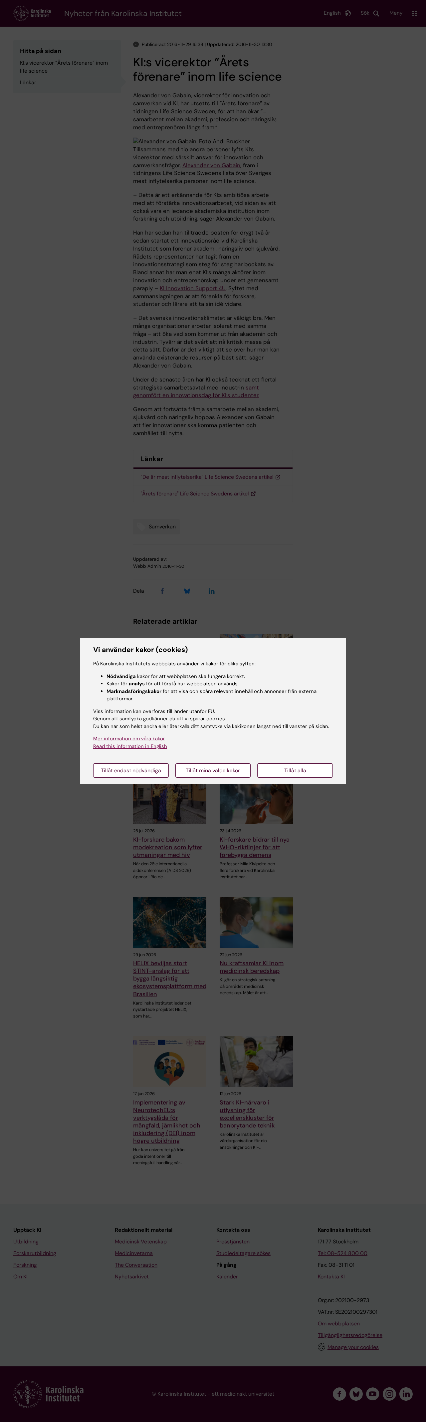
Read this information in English (130, 746)
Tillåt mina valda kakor (213, 770)
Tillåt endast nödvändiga (131, 770)
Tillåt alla (295, 770)
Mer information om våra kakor (129, 738)
